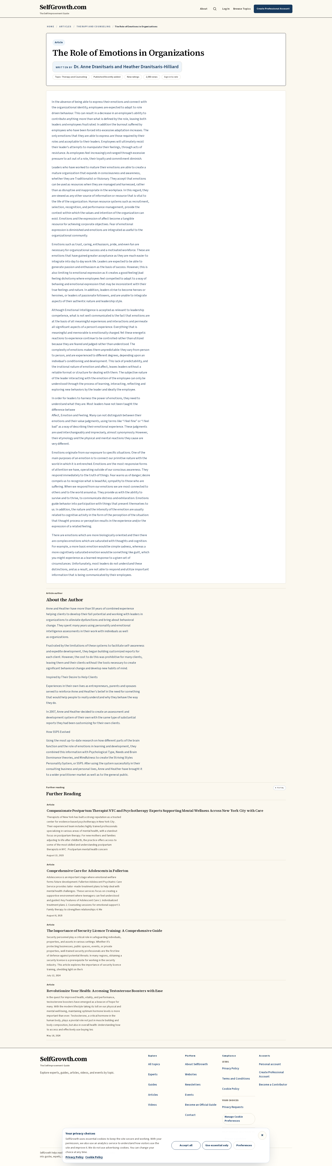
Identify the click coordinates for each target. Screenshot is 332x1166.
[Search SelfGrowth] (215, 9)
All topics (154, 1064)
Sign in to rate (171, 77)
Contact (190, 1115)
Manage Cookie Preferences (234, 1118)
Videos (152, 1105)
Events (189, 1095)
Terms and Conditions (236, 1079)
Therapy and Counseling (93, 26)
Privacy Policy (230, 1068)
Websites (191, 1074)
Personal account (270, 1064)
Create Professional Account (271, 1074)
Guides (152, 1085)
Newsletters (193, 1085)
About (203, 9)
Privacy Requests (232, 1107)
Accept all (186, 1145)
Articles (65, 26)
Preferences (244, 1145)
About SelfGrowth (196, 1064)
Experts (153, 1074)
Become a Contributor (273, 1085)
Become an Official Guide (200, 1105)
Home (50, 26)
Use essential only (216, 1145)
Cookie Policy (230, 1089)
